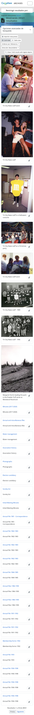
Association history (9, 448)
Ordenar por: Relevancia (10, 44)
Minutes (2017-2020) (10, 407)
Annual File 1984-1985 (10, 572)
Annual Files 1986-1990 (11, 586)
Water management (10, 434)
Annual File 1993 (8, 655)
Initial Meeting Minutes (11, 503)
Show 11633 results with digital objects (19, 52)
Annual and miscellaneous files (14, 420)
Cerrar (18, 15)
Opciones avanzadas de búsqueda (13, 29)
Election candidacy (9, 475)
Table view (17, 40)
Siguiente (20, 712)
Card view (7, 40)
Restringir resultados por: (17, 10)
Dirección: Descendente (9, 48)
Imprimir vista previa (10, 36)
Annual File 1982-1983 (10, 531)
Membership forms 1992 (11, 641)
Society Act (6, 489)
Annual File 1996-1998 (10, 668)
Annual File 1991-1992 (10, 613)
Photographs (7, 461)
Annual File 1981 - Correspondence (15, 516)
